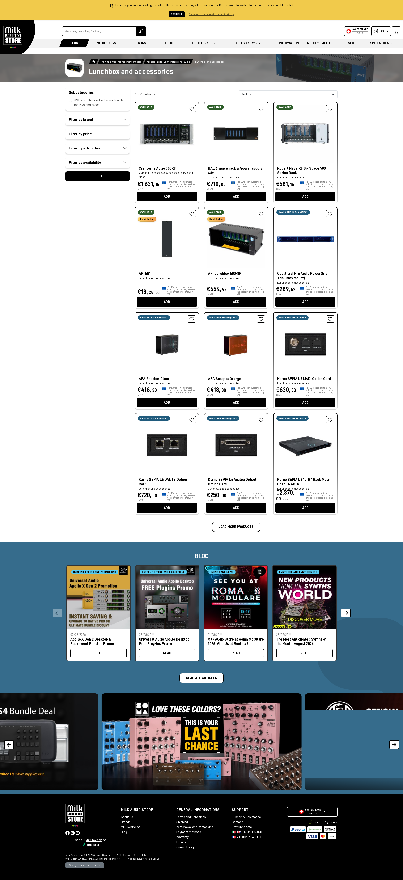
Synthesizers (105, 43)
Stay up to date (242, 827)
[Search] (141, 31)
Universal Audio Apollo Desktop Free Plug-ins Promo (164, 641)
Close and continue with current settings (211, 14)
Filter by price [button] (80, 134)
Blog (74, 43)
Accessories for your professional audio (168, 62)
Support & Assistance (246, 817)
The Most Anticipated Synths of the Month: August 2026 (301, 641)
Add (167, 196)
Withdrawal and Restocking (194, 827)
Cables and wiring (248, 43)
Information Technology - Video (304, 43)
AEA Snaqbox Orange (224, 379)
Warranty (182, 837)
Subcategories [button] (81, 92)
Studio (167, 43)
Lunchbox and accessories (154, 278)
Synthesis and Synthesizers (298, 572)
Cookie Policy (185, 847)
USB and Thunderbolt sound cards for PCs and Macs (166, 174)
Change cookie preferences (84, 865)
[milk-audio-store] (13, 37)
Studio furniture (203, 43)
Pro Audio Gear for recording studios (121, 62)
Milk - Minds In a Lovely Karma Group (139, 859)
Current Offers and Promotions (94, 572)
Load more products (236, 527)
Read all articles (201, 678)
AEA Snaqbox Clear (154, 379)
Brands (126, 822)
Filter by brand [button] (81, 120)
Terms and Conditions (191, 817)
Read (98, 653)
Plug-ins (139, 43)
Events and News (222, 572)
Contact (237, 822)
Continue (176, 14)
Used (350, 43)
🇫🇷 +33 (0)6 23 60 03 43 (248, 837)
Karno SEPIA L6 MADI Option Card (304, 379)
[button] (345, 613)
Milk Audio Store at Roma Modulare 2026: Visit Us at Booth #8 (236, 641)
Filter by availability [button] (85, 162)
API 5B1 (144, 273)
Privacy (181, 842)
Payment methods (188, 832)
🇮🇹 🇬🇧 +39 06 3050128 (247, 832)
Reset (98, 176)
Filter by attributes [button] (84, 148)
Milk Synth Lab (130, 827)
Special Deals (381, 43)
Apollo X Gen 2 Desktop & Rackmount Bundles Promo (92, 641)
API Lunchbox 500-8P (224, 273)
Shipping (182, 822)
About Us (127, 817)
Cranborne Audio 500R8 (157, 168)
